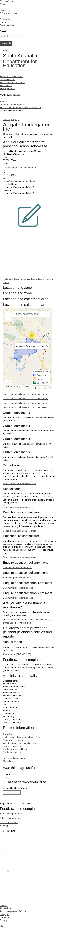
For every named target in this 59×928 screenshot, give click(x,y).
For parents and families (11, 76)
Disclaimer (5, 917)
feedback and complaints (28, 667)
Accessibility (6, 908)
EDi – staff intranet (9, 13)
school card (27, 620)
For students (6, 85)
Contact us (5, 10)
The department (7, 88)
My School (8, 761)
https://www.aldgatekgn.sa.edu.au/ (19, 181)
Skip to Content (7, 1)
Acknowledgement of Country (14, 911)
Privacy (3, 920)
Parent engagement (12, 746)
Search (4, 31)
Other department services (12, 818)
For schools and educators (12, 82)
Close (2, 4)
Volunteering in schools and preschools (21, 743)
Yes (8, 774)
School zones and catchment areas (19, 483)
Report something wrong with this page (26, 781)
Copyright (4, 914)
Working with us (7, 79)
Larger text (5, 22)
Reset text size (7, 25)
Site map (4, 825)
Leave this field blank (15, 788)
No (7, 778)
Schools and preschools (11, 813)
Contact (3, 905)
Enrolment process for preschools (19, 588)
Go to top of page (11, 119)
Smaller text (5, 19)
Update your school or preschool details (21, 737)
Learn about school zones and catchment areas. (25, 394)
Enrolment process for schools (17, 567)
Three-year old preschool (14, 134)
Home (6, 50)
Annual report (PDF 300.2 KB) (17, 654)
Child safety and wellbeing (15, 749)
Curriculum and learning (14, 740)
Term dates (8, 734)
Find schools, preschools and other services (20, 107)
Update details (28, 281)
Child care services (12, 752)
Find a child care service (14, 758)
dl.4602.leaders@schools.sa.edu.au (20, 167)
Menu (2, 926)
